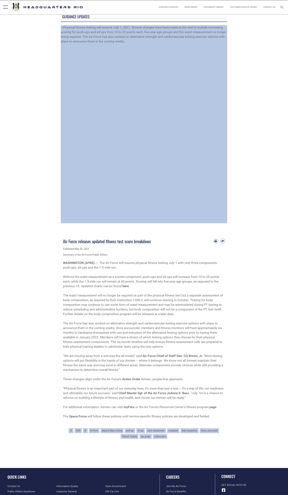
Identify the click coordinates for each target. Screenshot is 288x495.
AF (85, 430)
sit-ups (141, 430)
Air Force (94, 430)
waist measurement (156, 430)
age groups (145, 436)
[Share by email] (222, 241)
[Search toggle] (282, 7)
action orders (160, 436)
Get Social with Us (233, 485)
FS (71, 430)
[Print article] (215, 241)
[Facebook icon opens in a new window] (223, 490)
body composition (189, 430)
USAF (78, 430)
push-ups (130, 430)
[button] (5, 7)
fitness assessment (209, 430)
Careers (172, 477)
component (173, 430)
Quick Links (17, 477)
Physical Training (129, 436)
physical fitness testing (112, 430)
